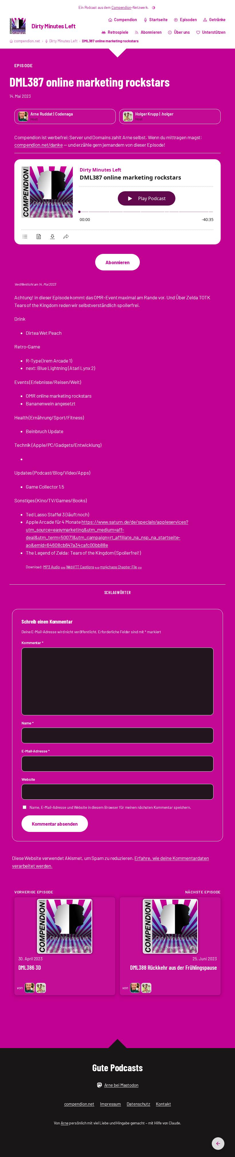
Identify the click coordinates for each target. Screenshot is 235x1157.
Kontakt (163, 1103)
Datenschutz (138, 1103)
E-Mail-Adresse (35, 750)
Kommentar (32, 642)
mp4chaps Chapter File (120, 567)
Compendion (121, 7)
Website (28, 779)
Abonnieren (117, 262)
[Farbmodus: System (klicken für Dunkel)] (153, 7)
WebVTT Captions (82, 567)
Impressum (110, 1103)
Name (27, 722)
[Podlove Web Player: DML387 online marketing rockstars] (117, 202)
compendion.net (27, 41)
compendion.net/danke (38, 145)
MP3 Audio (54, 567)
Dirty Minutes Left (53, 25)
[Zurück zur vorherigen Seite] (218, 1143)
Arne (64, 1122)
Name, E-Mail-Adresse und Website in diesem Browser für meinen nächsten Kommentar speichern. (110, 807)
